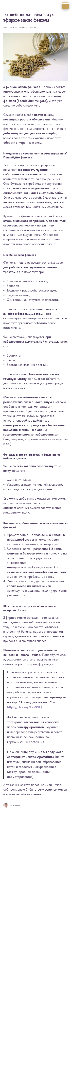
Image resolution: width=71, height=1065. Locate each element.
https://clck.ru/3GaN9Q (24, 707)
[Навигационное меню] (65, 5)
